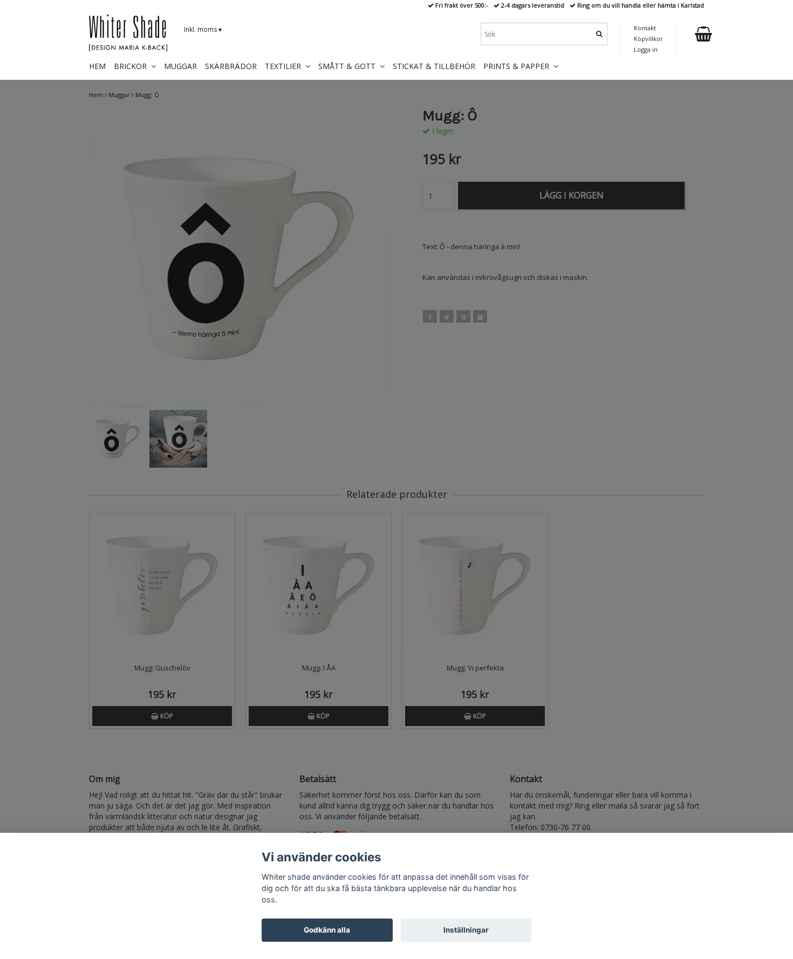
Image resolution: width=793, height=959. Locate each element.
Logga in (646, 49)
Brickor (132, 66)
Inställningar (466, 930)
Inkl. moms (203, 29)
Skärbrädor (231, 66)
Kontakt (645, 28)
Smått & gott (349, 66)
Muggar (180, 66)
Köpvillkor (648, 39)
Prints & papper (518, 66)
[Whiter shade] (128, 33)
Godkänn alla (327, 930)
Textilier (285, 66)
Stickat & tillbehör (434, 66)
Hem (97, 66)
